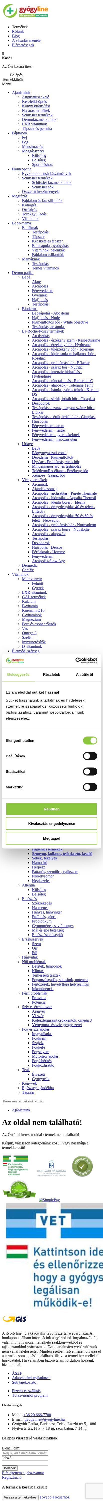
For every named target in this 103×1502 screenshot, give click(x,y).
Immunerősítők (34, 642)
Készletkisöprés (34, 101)
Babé (26, 277)
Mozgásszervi (33, 151)
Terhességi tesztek (46, 975)
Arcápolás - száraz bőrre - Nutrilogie (61, 529)
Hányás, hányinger (47, 912)
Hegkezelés (41, 880)
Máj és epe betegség (48, 930)
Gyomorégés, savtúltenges (53, 926)
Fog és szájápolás (36, 1029)
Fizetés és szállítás (26, 1391)
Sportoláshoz (42, 164)
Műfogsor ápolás (45, 1056)
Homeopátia (21, 169)
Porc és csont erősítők (39, 624)
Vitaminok (30, 218)
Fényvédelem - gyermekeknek (56, 435)
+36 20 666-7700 (37, 1415)
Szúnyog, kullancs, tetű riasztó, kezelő (62, 853)
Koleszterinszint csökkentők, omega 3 (62, 1020)
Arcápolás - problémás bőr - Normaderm (64, 525)
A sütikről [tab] (84, 674)
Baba (36, 448)
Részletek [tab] (51, 674)
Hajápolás (40, 299)
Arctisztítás (41, 336)
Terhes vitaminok (45, 268)
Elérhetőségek (23, 45)
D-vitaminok (32, 646)
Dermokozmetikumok (39, 119)
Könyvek (29, 1083)
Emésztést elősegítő (47, 935)
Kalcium (29, 601)
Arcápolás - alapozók (49, 534)
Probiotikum (42, 921)
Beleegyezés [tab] (18, 674)
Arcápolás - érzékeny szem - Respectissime (66, 340)
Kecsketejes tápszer (47, 241)
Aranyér (38, 1011)
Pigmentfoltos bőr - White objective (60, 322)
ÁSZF (17, 1373)
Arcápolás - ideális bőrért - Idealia (58, 502)
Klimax (38, 971)
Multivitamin (32, 579)
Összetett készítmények (40, 191)
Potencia (39, 1002)
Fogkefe (38, 1047)
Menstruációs (32, 146)
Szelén (27, 637)
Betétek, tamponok (47, 966)
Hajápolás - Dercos (47, 547)
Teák (26, 1070)
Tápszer (38, 236)
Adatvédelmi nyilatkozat (31, 1378)
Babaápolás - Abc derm (50, 313)
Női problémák (34, 962)
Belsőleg (39, 160)
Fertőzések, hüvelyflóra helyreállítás (60, 984)
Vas (25, 628)
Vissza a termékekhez (20, 1497)
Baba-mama (21, 223)
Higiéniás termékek (47, 849)
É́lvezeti (38, 1074)
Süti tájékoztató (24, 1382)
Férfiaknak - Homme (48, 552)
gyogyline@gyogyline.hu (44, 1419)
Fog (25, 142)
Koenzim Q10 (33, 610)
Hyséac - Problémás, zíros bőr (55, 462)
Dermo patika (23, 272)
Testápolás (40, 304)
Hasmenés (40, 908)
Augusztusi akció (35, 97)
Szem (36, 944)
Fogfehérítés (42, 1061)
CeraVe (28, 570)
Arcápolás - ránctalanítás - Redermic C (62, 381)
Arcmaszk (40, 484)
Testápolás (40, 232)
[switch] (90, 756)
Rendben (52, 809)
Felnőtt (37, 583)
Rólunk (18, 31)
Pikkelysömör (43, 876)
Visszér (38, 1016)
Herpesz (38, 867)
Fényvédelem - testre (48, 430)
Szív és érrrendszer (37, 1007)
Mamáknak (31, 259)
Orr (35, 948)
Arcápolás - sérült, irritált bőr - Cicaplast (63, 399)
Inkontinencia (43, 989)
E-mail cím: (11, 1448)
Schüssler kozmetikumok (52, 182)
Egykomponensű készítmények (46, 173)
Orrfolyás (29, 209)
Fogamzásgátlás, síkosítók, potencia (60, 980)
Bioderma (30, 309)
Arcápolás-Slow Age (48, 561)
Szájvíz (38, 1043)
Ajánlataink (21, 92)
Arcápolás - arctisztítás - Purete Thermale (64, 493)
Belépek (10, 1468)
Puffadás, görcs (44, 917)
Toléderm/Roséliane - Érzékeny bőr (60, 471)
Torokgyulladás (34, 214)
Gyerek (38, 588)
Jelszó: (7, 1458)
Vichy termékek (34, 480)
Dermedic (30, 565)
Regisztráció (12, 1477)
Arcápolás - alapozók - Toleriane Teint (62, 385)
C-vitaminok (32, 615)
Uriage (27, 444)
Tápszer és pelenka (37, 128)
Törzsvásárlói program (30, 1395)
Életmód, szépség (26, 651)
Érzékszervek (32, 939)
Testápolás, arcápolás (48, 327)
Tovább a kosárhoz (55, 1497)
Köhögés (29, 205)
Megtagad (51, 838)
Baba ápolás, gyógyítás (50, 245)
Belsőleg (39, 894)
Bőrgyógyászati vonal (49, 453)
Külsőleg (39, 889)
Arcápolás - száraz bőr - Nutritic (57, 367)
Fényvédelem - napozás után (54, 439)
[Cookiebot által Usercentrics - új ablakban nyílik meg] (75, 660)
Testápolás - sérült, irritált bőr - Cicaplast (64, 417)
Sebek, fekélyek (44, 858)
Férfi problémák (34, 993)
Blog (16, 36)
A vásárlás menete (26, 40)
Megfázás (19, 196)
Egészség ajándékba (38, 1088)
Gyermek (39, 295)
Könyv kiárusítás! (36, 106)
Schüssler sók (43, 187)
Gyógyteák (41, 1079)
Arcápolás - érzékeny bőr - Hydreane (61, 345)
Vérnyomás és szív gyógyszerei (57, 1025)
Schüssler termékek (37, 115)
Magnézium (31, 619)
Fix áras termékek (36, 110)
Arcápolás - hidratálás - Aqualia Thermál (64, 498)
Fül (34, 953)
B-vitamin (30, 606)
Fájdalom (19, 133)
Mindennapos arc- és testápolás (56, 466)
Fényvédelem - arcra (48, 426)
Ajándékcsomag (45, 489)
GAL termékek (34, 597)
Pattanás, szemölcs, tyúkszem (55, 871)
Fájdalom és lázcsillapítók (42, 200)
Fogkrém (39, 1038)
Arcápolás (40, 286)
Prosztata (39, 998)
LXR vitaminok (34, 124)
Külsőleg (39, 155)
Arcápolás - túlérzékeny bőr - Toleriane (63, 349)
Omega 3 (29, 633)
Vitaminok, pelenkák (48, 250)
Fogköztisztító (43, 1065)
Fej (24, 137)
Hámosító (39, 862)
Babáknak (30, 227)
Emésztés (29, 898)
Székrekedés (42, 903)
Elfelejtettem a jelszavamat (23, 1473)
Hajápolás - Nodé (46, 318)
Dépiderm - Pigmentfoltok (52, 457)
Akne (36, 281)
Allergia (28, 885)
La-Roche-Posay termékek (43, 331)
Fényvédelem (42, 290)
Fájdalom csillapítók (48, 254)
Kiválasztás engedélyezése (51, 823)
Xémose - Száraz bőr (48, 475)
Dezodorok (41, 403)
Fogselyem (40, 1052)
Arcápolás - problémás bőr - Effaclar (61, 363)
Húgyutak (30, 957)
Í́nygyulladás (42, 1034)
